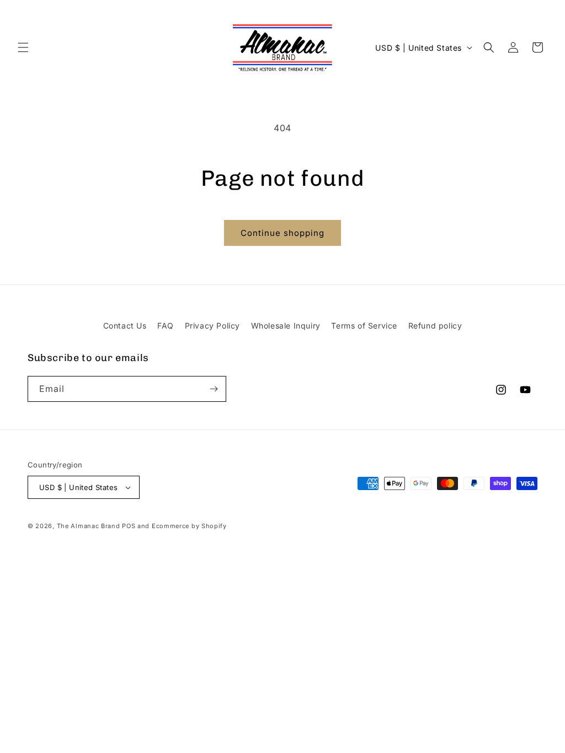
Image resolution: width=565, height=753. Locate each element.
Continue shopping (282, 233)
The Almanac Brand (88, 526)
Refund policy (435, 325)
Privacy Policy (212, 325)
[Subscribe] (213, 389)
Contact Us (125, 325)
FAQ (165, 325)
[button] (23, 47)
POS (128, 526)
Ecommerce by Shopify (189, 526)
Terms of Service (364, 325)
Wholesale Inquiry (286, 325)
